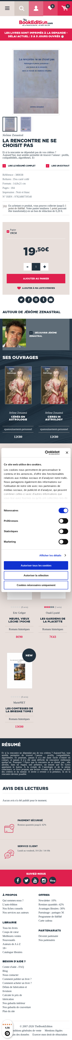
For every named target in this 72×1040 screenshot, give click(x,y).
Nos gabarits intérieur (14, 1003)
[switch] (63, 521)
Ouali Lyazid (53, 613)
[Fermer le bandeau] (67, 452)
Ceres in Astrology (54, 418)
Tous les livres (10, 928)
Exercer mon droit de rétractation (49, 1034)
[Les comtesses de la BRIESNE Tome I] (19, 670)
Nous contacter (10, 975)
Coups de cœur (11, 932)
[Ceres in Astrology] (54, 384)
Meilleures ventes (12, 936)
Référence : (9, 174)
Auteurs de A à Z (12, 944)
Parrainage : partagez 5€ (51, 912)
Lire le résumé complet (21, 166)
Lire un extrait (60, 166)
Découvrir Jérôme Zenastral (43, 334)
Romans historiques (19, 629)
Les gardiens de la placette (52, 620)
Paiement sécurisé (30, 820)
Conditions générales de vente (25, 1030)
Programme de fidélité (50, 916)
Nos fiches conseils (13, 908)
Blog (5, 971)
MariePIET (19, 702)
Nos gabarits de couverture (17, 1007)
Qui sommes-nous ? (13, 900)
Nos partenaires (47, 940)
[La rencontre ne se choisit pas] (36, 112)
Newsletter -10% (47, 900)
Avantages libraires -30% (52, 908)
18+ (5, 948)
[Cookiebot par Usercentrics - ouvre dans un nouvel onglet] (45, 452)
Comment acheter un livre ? (17, 983)
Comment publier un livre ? (17, 979)
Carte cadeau (45, 920)
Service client (28, 846)
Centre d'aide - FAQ (13, 966)
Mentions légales (53, 1030)
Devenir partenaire (48, 936)
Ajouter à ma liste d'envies (38, 288)
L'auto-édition (10, 904)
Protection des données (17, 1034)
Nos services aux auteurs (16, 912)
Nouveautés (9, 940)
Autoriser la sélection (36, 575)
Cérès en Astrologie (18, 418)
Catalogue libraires (12, 952)
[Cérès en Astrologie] (18, 384)
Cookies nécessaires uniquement (36, 585)
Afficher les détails (50, 555)
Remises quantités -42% (51, 904)
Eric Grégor (19, 613)
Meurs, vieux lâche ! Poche (19, 620)
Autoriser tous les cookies (36, 565)
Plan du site (9, 1011)
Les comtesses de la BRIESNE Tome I (19, 710)
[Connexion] (36, 11)
